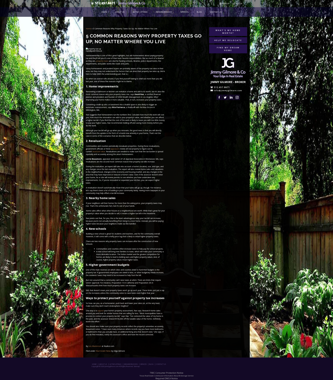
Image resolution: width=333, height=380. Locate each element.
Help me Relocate (228, 40)
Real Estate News (103, 351)
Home (104, 12)
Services (184, 12)
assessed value (98, 151)
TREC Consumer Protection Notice (166, 372)
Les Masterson (95, 346)
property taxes (102, 61)
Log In (239, 3)
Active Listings (140, 12)
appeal (101, 310)
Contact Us (216, 12)
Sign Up (226, 3)
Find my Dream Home (228, 49)
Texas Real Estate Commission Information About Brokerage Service (167, 376)
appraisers (115, 149)
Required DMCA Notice (166, 378)
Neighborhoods (164, 12)
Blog (199, 12)
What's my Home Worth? (228, 31)
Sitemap (137, 366)
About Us (119, 12)
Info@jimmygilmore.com (228, 90)
